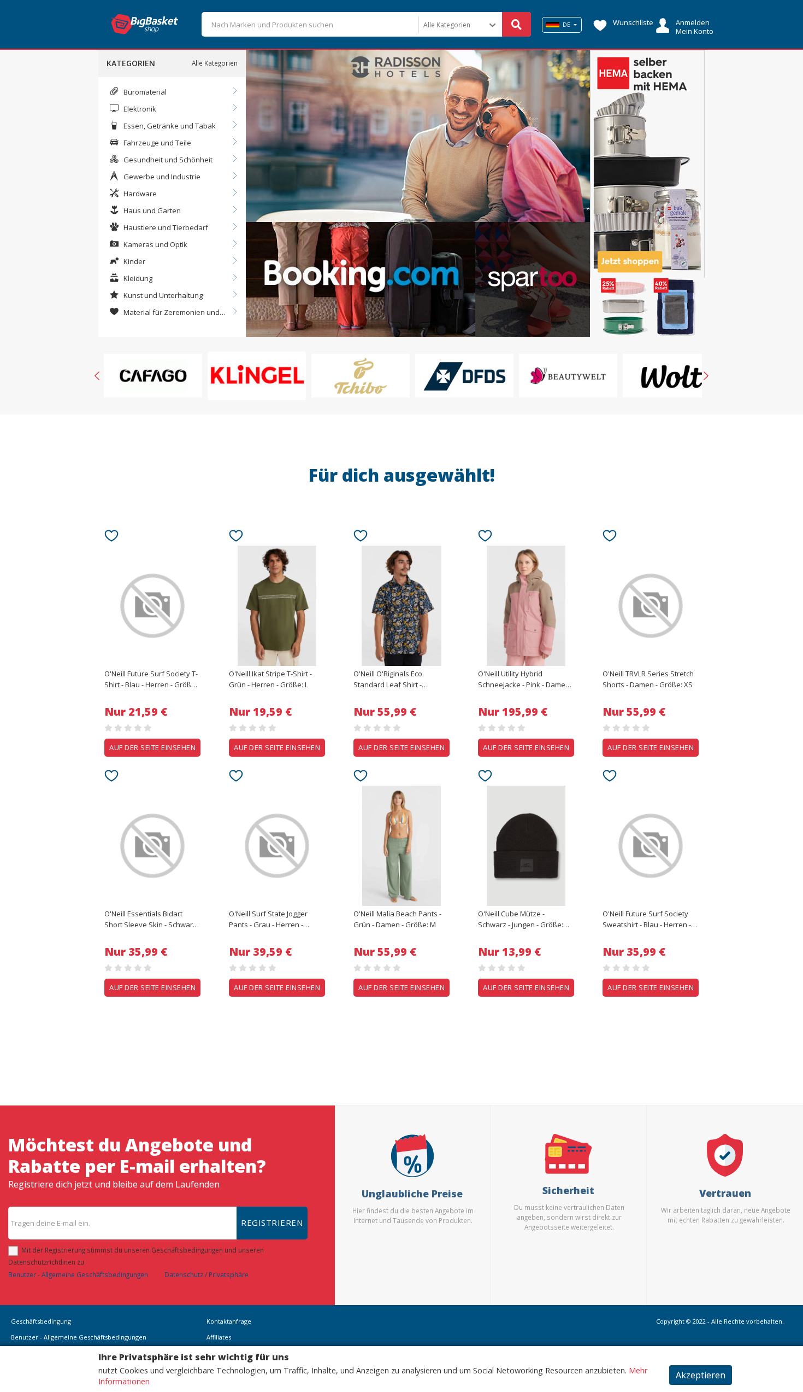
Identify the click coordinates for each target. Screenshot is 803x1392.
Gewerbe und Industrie (161, 177)
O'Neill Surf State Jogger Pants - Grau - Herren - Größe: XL (268, 920)
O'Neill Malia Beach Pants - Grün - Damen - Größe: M (397, 919)
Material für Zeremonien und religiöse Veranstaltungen (164, 312)
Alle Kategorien (215, 63)
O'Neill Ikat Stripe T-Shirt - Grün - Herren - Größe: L (270, 679)
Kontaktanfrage (228, 1321)
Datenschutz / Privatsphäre (206, 1274)
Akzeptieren (700, 1375)
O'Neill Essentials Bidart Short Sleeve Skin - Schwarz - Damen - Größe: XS (152, 920)
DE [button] (566, 24)
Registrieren (272, 1222)
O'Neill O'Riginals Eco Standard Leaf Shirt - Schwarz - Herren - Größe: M (400, 680)
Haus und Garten (151, 210)
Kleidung (137, 278)
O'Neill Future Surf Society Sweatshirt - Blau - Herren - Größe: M (647, 920)
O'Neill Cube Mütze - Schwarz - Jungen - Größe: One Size (520, 920)
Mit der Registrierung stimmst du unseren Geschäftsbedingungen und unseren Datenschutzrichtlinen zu (136, 1255)
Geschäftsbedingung (41, 1321)
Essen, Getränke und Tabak (169, 126)
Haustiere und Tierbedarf (165, 227)
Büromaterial (144, 92)
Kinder (133, 261)
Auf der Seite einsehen (152, 747)
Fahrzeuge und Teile (156, 143)
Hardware (139, 193)
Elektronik (139, 109)
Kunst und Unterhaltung (162, 295)
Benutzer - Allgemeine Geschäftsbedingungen (78, 1274)
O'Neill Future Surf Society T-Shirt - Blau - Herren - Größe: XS (151, 680)
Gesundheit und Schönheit (167, 160)
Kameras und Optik (154, 244)
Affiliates (218, 1337)
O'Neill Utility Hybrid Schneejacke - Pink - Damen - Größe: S (526, 680)
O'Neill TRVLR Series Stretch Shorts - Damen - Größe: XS (648, 679)
